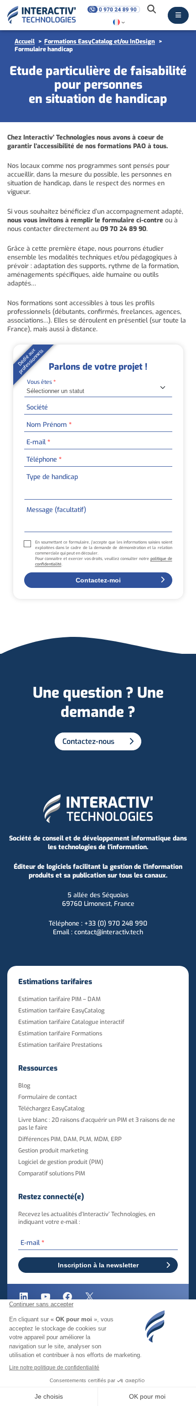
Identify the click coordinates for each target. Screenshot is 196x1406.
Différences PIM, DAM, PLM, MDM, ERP (70, 1139)
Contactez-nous (88, 741)
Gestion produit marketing (53, 1150)
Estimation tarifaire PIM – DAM (59, 999)
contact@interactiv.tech (108, 932)
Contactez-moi (98, 580)
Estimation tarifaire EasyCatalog (61, 1010)
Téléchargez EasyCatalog (51, 1108)
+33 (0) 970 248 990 (115, 923)
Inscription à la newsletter (98, 1265)
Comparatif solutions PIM (51, 1173)
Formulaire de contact (47, 1097)
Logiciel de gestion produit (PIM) (60, 1162)
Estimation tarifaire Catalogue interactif (71, 1022)
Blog (24, 1085)
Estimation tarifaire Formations (60, 1033)
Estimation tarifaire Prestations (60, 1045)
